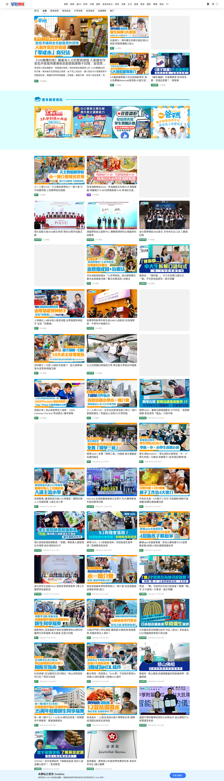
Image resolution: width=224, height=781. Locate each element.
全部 (45, 11)
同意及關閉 (177, 775)
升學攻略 (78, 11)
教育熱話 (66, 11)
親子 (112, 11)
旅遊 (88, 195)
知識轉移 (102, 11)
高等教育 (90, 11)
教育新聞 (54, 11)
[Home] (17, 4)
